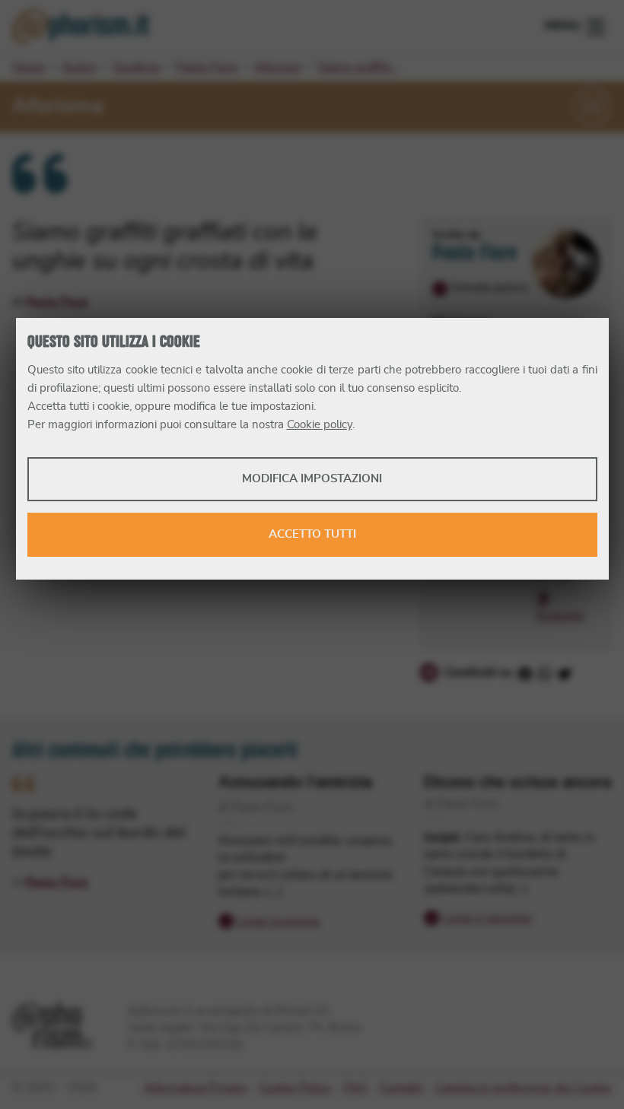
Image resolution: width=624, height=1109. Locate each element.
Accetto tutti (312, 534)
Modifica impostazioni (312, 479)
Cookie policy (319, 425)
